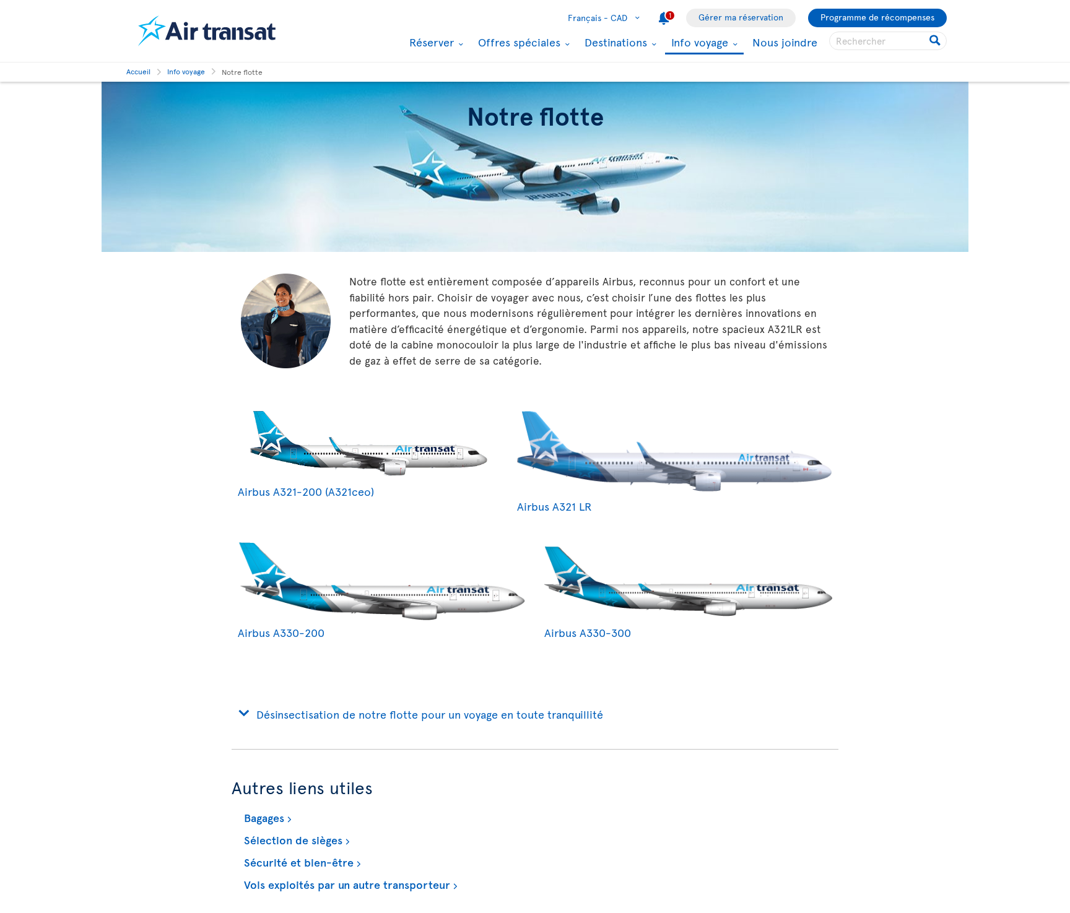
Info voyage (698, 43)
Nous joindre (784, 42)
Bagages (262, 817)
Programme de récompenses (877, 17)
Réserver (430, 42)
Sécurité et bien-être (297, 862)
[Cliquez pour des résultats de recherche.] (936, 41)
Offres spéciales (517, 42)
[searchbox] (888, 41)
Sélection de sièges (291, 839)
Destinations (614, 42)
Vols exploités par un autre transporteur (345, 884)
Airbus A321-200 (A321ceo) (306, 491)
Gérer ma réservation (740, 17)
